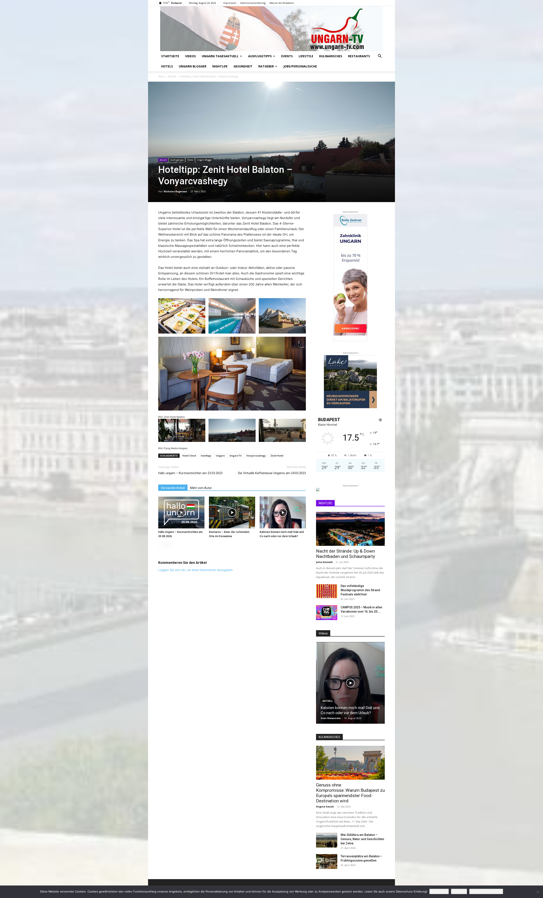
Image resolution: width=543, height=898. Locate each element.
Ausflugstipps (260, 56)
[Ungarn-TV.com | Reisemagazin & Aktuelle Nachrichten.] (271, 28)
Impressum (229, 2)
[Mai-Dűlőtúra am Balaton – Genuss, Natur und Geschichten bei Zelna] (326, 840)
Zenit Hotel (276, 455)
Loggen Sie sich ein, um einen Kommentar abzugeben (195, 570)
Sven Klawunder (331, 718)
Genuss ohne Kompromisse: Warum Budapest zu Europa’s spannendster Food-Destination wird (350, 792)
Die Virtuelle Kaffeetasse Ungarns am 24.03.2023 (272, 473)
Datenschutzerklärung (253, 2)
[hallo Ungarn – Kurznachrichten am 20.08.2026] (181, 512)
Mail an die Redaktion (282, 2)
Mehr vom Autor (201, 488)
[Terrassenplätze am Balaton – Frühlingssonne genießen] (326, 861)
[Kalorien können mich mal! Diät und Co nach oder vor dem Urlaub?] (283, 512)
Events (287, 56)
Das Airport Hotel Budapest (343, 713)
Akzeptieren (439, 891)
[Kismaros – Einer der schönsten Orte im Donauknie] (232, 512)
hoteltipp (206, 455)
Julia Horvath (324, 562)
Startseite (170, 56)
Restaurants (359, 56)
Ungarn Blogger (192, 66)
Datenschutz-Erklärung (486, 891)
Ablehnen (459, 891)
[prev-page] (161, 544)
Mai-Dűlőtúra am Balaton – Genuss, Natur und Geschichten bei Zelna (362, 839)
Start (161, 76)
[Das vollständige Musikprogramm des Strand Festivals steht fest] (326, 591)
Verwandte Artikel (173, 488)
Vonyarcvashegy (256, 455)
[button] (380, 56)
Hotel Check (189, 455)
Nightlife (220, 66)
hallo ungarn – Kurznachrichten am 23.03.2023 (190, 473)
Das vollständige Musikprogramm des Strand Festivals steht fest (360, 590)
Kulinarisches (330, 56)
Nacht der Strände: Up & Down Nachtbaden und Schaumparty (345, 554)
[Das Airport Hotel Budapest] (350, 683)
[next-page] (167, 544)
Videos (190, 56)
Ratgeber (266, 66)
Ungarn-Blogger (204, 159)
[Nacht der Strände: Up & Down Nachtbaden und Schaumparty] (350, 529)
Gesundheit (243, 66)
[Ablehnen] (538, 892)
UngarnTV (236, 455)
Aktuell (172, 76)
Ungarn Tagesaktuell (220, 56)
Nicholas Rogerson (175, 191)
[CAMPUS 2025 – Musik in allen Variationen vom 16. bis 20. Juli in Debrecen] (326, 612)
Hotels (167, 66)
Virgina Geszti (325, 806)
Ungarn (220, 455)
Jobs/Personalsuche (300, 66)
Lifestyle (306, 56)
